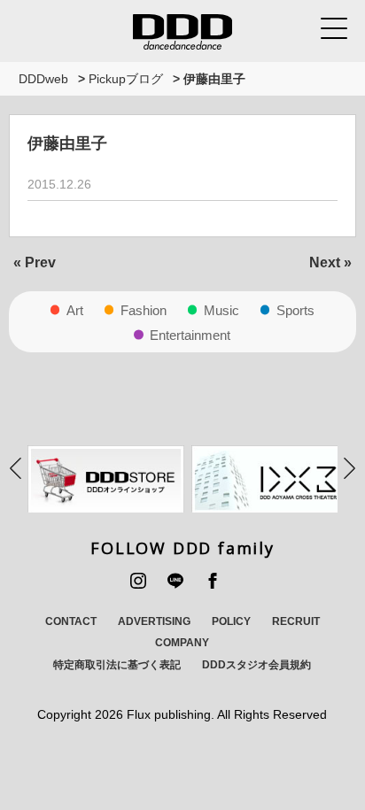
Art (74, 310)
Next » (330, 262)
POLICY (231, 621)
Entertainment (190, 335)
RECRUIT (296, 621)
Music (221, 310)
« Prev (34, 262)
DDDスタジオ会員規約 (256, 665)
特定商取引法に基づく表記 (117, 665)
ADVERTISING (154, 621)
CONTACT (71, 621)
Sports (295, 310)
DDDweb (43, 79)
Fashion (143, 310)
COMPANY (182, 642)
